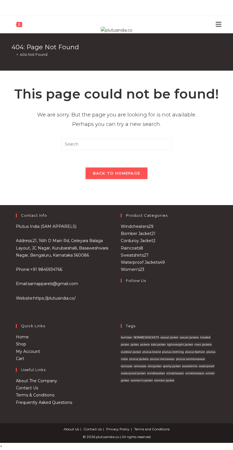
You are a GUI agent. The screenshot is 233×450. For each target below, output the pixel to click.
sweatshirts (189, 366)
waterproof (206, 366)
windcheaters (194, 373)
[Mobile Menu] (218, 24)
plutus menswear (162, 359)
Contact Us (27, 387)
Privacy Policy (118, 429)
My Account (28, 351)
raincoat (126, 366)
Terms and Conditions (152, 429)
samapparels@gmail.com (53, 283)
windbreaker (156, 373)
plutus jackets (139, 359)
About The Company (36, 380)
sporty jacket (172, 366)
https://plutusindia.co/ (54, 298)
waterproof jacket (133, 373)
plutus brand (151, 352)
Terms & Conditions (35, 395)
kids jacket (158, 344)
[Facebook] (113, 7)
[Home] (13, 54)
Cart (20, 358)
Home (22, 336)
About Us (71, 429)
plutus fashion (195, 352)
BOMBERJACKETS (146, 337)
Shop (21, 344)
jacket (134, 344)
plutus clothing (173, 352)
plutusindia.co (107, 437)
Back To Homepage (116, 173)
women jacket (164, 380)
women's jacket (141, 380)
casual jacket (169, 337)
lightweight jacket (180, 344)
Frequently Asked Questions (44, 402)
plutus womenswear (190, 359)
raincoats (140, 366)
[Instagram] (119, 7)
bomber (126, 337)
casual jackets (189, 337)
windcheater (175, 373)
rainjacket (154, 366)
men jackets (203, 344)
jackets (145, 344)
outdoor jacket (131, 352)
